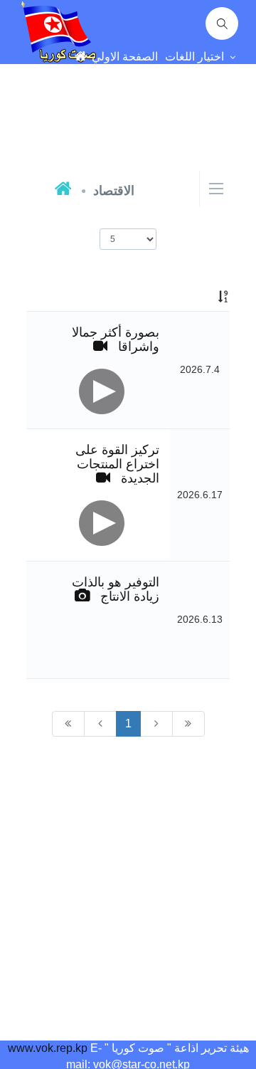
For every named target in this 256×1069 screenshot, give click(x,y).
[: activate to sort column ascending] (200, 297)
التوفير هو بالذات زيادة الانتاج (115, 589)
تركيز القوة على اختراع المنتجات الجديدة (117, 464)
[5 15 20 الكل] (128, 239)
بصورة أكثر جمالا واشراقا (115, 339)
